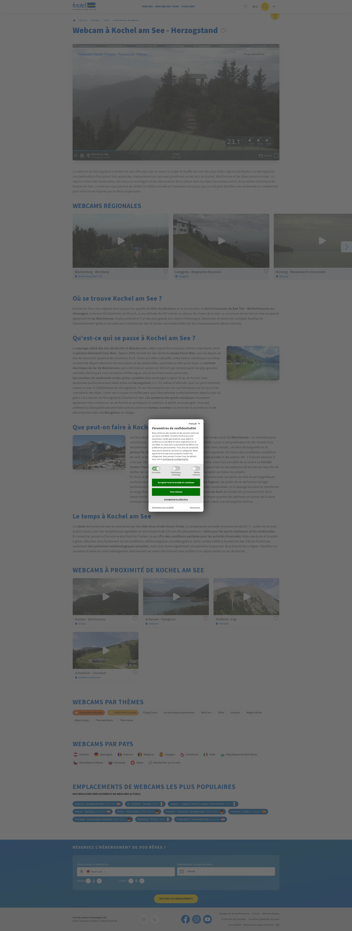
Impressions (195, 507)
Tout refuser (176, 491)
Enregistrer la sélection (176, 499)
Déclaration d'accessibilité (163, 507)
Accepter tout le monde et (176, 482)
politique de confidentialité (175, 459)
